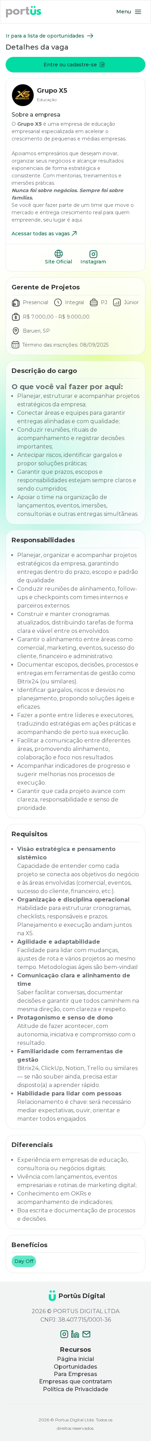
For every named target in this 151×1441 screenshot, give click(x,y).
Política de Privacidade (75, 1389)
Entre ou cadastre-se (70, 64)
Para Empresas (75, 1374)
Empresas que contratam (75, 1381)
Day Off (23, 1261)
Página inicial (75, 1359)
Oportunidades (75, 1366)
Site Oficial (58, 261)
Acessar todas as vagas (41, 233)
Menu (123, 11)
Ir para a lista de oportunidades (45, 36)
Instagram (93, 261)
